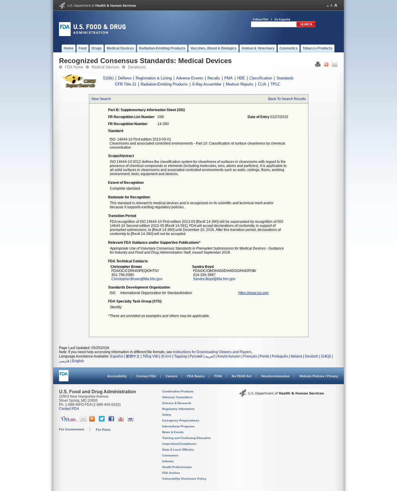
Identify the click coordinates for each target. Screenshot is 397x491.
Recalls (214, 78)
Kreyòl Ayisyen (229, 356)
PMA (228, 78)
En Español (282, 19)
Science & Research (176, 403)
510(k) (108, 78)
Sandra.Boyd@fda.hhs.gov (214, 279)
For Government (71, 429)
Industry (168, 461)
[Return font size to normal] (331, 5)
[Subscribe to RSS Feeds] (92, 420)
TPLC (275, 84)
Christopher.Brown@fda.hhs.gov (136, 279)
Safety (166, 414)
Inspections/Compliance (179, 443)
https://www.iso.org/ (253, 293)
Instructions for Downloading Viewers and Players (212, 352)
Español (116, 356)
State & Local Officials (178, 449)
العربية (210, 356)
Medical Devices (105, 67)
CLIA (262, 84)
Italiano (296, 356)
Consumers (170, 455)
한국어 (166, 356)
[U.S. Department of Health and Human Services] (97, 8)
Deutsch (311, 356)
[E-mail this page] (334, 66)
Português (280, 356)
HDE (241, 78)
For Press (103, 429)
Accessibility (117, 376)
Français (250, 356)
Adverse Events (189, 78)
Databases (137, 67)
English (78, 361)
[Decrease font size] (327, 5)
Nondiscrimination (275, 376)
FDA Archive (171, 472)
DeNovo (124, 78)
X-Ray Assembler (206, 84)
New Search (101, 99)
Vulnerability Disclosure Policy (184, 478)
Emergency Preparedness (180, 420)
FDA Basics (196, 376)
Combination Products (178, 391)
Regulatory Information (178, 408)
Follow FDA (260, 19)
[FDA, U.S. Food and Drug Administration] (92, 35)
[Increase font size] (335, 5)
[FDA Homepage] (64, 378)
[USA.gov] (68, 420)
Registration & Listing (154, 78)
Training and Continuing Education (186, 438)
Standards (285, 78)
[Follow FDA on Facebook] (112, 420)
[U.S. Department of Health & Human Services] (281, 395)
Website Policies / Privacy (318, 376)
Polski (264, 356)
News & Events (173, 432)
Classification (260, 78)
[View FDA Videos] (121, 420)
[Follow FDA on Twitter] (102, 420)
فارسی (64, 361)
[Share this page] (326, 66)
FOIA (218, 376)
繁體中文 (133, 356)
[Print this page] (318, 66)
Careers (171, 376)
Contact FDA (146, 376)
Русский (196, 356)
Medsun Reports (239, 84)
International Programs (178, 426)
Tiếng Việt (150, 356)
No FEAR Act (242, 376)
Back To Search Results (287, 99)
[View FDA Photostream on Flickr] (131, 420)
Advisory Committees (177, 397)
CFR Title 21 (125, 84)
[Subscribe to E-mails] (83, 420)
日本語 (326, 356)
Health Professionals (177, 467)
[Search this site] (306, 26)
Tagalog (180, 356)
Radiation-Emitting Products (164, 84)
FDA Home (74, 67)
